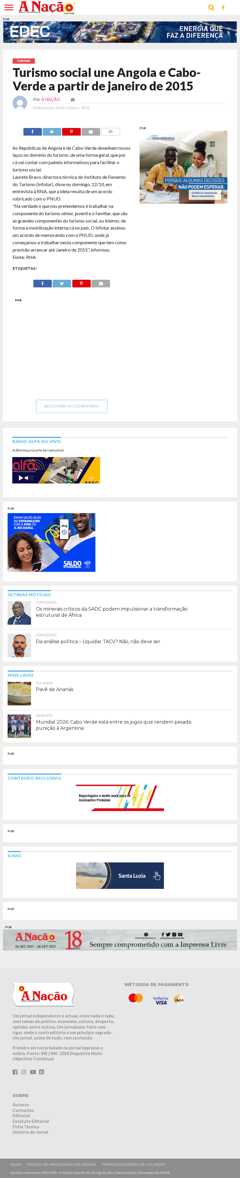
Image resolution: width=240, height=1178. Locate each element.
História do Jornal (30, 1132)
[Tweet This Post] (52, 130)
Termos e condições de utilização (133, 1164)
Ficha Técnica (26, 1126)
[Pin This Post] (71, 130)
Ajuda (16, 1164)
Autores (21, 1104)
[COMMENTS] (110, 130)
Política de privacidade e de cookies (62, 1164)
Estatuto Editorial (31, 1121)
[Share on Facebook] (32, 130)
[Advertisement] (72, 347)
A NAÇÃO (50, 99)
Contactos (23, 1110)
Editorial (21, 1115)
